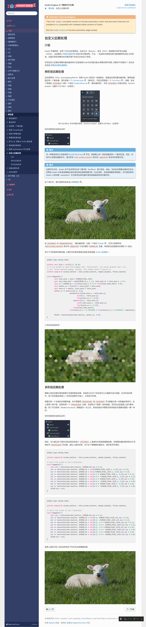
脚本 (10, 111)
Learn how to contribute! (126, 8)
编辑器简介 (12, 42)
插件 (10, 104)
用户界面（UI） (14, 176)
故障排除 (11, 38)
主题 (68, 623)
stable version (59, 30)
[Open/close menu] (6, 34)
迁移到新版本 (13, 45)
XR (9, 180)
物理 (10, 96)
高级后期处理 (14, 168)
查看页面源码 (130, 5)
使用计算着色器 (15, 134)
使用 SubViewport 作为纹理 (19, 149)
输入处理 (11, 78)
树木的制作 (13, 172)
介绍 (12, 157)
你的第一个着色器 (16, 126)
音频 (10, 63)
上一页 (51, 609)
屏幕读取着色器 (15, 138)
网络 (10, 89)
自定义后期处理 (15, 153)
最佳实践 (11, 34)
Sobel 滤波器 (101, 252)
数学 (10, 82)
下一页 (129, 609)
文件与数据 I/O (14, 71)
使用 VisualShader (16, 130)
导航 (10, 85)
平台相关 (11, 100)
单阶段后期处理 (16, 161)
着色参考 (12, 122)
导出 (10, 67)
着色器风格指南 (15, 145)
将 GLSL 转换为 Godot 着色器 (20, 141)
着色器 (10, 114)
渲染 (10, 107)
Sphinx (52, 623)
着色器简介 (13, 118)
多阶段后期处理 (16, 164)
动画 (10, 56)
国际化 (10, 74)
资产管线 (11, 60)
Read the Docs (79, 623)
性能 (10, 93)
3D (9, 53)
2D (9, 49)
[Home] (45, 8)
